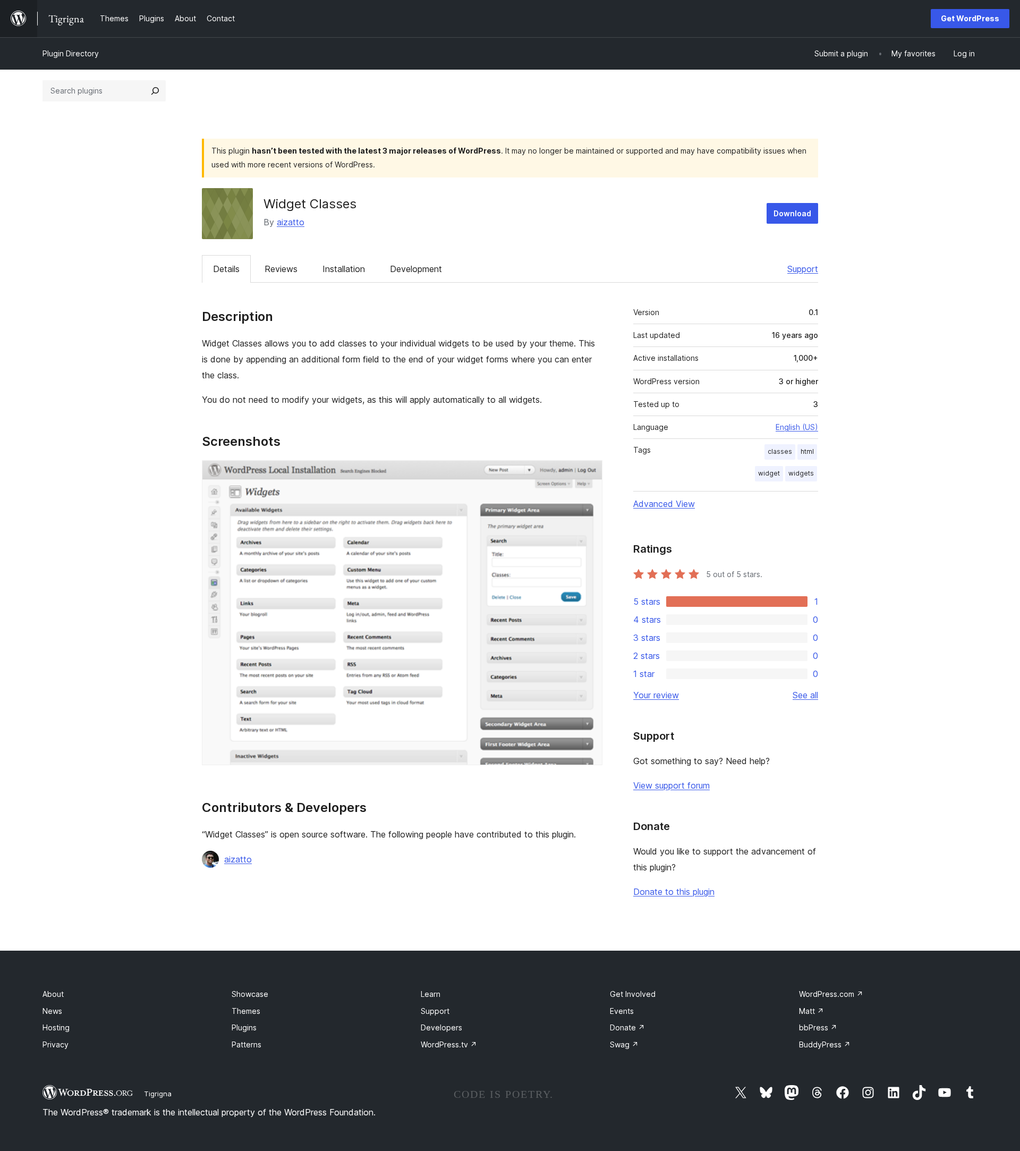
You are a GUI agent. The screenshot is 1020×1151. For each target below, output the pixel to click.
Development (416, 269)
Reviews (281, 269)
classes (780, 451)
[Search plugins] (155, 90)
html (807, 451)
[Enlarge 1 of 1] (588, 474)
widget (769, 473)
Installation (343, 269)
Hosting (56, 1027)
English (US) (797, 426)
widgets (801, 473)
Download (792, 213)
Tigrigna (158, 1093)
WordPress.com (831, 993)
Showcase (250, 993)
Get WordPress (970, 18)
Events (622, 1010)
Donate (627, 1027)
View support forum (671, 785)
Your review (656, 695)
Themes (246, 1010)
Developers (441, 1027)
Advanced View (664, 503)
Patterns (246, 1044)
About (53, 993)
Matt (811, 1010)
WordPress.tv (449, 1044)
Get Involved (633, 993)
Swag (624, 1044)
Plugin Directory (70, 53)
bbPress (818, 1027)
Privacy (55, 1044)
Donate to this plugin (674, 891)
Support (802, 269)
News (52, 1010)
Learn (430, 993)
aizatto (290, 222)
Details (226, 269)
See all (805, 695)
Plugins (244, 1027)
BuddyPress (825, 1044)
